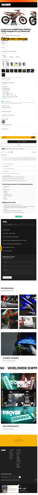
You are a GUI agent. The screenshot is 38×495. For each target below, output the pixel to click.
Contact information (24, 491)
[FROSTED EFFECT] (24, 71)
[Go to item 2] (15, 27)
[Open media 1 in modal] (26, 10)
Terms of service (20, 491)
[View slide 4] (20, 443)
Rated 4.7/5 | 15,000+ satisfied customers (13, 35)
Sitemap (18, 456)
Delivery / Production (18, 458)
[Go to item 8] (22, 27)
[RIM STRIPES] (3, 122)
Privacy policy (12, 491)
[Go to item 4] (18, 27)
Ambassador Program (19, 467)
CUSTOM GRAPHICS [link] (5, 327)
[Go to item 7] (21, 27)
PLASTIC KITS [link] (32, 313)
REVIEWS (10, 458)
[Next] (36, 1)
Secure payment (18, 465)
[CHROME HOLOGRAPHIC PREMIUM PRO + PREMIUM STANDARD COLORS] (24, 64)
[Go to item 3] (17, 27)
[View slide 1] (17, 443)
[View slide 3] (19, 443)
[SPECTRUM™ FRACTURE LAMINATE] (28, 71)
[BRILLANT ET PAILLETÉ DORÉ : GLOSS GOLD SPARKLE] (20, 71)
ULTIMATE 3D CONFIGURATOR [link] (31, 326)
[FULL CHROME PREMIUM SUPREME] (7, 64)
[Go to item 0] (14, 27)
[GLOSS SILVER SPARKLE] (16, 71)
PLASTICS (11, 454)
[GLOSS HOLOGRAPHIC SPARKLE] (12, 71)
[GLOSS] (3, 71)
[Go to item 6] (20, 27)
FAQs (9, 224)
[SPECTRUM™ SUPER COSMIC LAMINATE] (3, 75)
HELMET (10, 457)
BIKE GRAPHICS (11, 452)
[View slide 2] (18, 443)
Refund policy (15, 491)
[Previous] (1, 1)
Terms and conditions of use (19, 460)
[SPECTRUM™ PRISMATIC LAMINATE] (32, 71)
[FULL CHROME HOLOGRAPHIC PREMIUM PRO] (12, 64)
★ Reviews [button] (0, 248)
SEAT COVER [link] (4, 305)
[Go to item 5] (19, 27)
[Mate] (7, 71)
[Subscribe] (20, 477)
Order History (19, 452)
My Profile (18, 453)
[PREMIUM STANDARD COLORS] (3, 64)
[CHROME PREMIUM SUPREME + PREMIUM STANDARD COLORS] (20, 64)
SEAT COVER (11, 455)
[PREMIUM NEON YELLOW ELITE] (16, 64)
